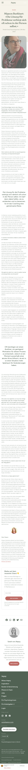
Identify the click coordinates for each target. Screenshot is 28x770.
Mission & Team (7, 690)
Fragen (3, 696)
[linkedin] (14, 620)
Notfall (22, 753)
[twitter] (18, 620)
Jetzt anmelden (14, 598)
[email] (21, 620)
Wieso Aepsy (6, 681)
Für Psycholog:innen (8, 700)
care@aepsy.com (7, 722)
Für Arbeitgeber (7, 704)
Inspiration (5, 684)
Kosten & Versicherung (9, 687)
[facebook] (6, 620)
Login (3, 708)
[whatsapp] (10, 620)
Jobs (3, 693)
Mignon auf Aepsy (6, 561)
